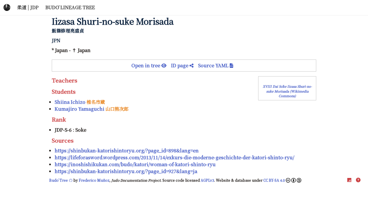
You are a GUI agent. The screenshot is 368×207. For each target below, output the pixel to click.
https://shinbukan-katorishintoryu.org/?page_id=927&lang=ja (126, 171)
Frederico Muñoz (94, 180)
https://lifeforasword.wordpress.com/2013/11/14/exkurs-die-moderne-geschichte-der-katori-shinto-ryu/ (174, 157)
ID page (180, 65)
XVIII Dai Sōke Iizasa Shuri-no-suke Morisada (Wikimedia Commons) (287, 91)
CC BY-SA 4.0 (274, 180)
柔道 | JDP (28, 7)
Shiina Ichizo (70, 102)
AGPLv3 (207, 180)
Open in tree (146, 65)
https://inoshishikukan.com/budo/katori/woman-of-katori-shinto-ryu (135, 164)
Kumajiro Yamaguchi (79, 109)
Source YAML (214, 65)
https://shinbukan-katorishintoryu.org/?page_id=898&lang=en (127, 150)
